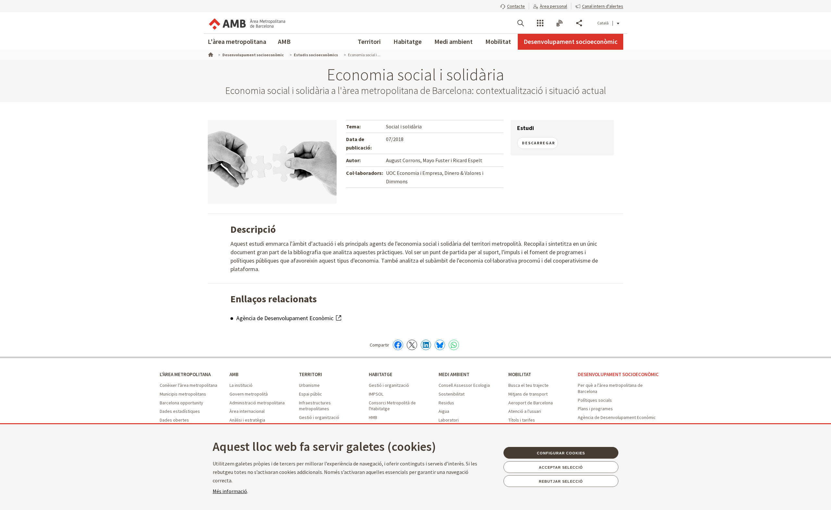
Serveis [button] (540, 23)
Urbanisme (309, 385)
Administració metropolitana (257, 403)
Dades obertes (174, 420)
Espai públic (310, 394)
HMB (373, 417)
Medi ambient (453, 41)
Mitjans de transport (528, 394)
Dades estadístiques (180, 411)
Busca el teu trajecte (528, 385)
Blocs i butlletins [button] (559, 23)
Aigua (444, 411)
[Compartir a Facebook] (398, 345)
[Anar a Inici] (210, 54)
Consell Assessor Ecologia (464, 385)
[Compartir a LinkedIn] (426, 345)
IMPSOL (376, 394)
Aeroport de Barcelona (530, 403)
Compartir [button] (579, 23)
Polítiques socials (595, 400)
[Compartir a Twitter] (412, 345)
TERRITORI (310, 374)
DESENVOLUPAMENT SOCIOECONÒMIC (618, 374)
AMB (284, 41)
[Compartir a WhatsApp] (454, 345)
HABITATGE (380, 374)
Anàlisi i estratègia (247, 420)
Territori (369, 41)
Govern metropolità (248, 394)
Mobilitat (498, 41)
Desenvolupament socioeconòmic (570, 41)
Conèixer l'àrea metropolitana (188, 385)
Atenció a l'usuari (524, 411)
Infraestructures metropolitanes (315, 406)
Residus (446, 403)
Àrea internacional (247, 411)
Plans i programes (595, 409)
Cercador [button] (520, 23)
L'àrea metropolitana (237, 41)
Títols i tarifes (521, 420)
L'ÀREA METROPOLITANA (185, 374)
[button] (512, 5)
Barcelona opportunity (181, 403)
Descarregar (538, 142)
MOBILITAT (519, 374)
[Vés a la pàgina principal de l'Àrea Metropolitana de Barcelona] (247, 23)
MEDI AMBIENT (454, 374)
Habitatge (407, 41)
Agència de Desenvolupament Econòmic (285, 318)
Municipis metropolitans (183, 394)
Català (603, 22)
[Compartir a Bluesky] (440, 345)
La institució (241, 385)
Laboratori (449, 420)
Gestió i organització (319, 417)
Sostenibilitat (452, 394)
